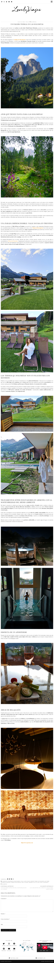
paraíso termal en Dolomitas (38, 881)
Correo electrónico (5, 919)
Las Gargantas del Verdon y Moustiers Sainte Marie (41, 888)
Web (2, 924)
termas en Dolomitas (16, 882)
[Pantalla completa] (51, 950)
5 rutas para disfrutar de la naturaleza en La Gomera (13, 888)
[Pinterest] (6, 1)
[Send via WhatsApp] (13, 879)
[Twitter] (1, 1)
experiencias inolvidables (14, 881)
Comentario (4, 898)
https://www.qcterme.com (27, 842)
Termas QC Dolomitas (13, 241)
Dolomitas (4, 881)
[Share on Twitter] (10, 879)
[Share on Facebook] (8, 879)
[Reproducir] (38, 950)
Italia (27, 21)
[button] (52, 1)
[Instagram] (4, 1)
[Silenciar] (49, 950)
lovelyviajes (27, 881)
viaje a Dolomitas (44, 882)
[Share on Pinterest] (11, 879)
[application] (45, 947)
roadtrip (8, 882)
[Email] (11, 1)
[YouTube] (9, 1)
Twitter (14, 958)
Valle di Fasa (36, 882)
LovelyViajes (27, 9)
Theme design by (47, 961)
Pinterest (41, 958)
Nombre (3, 913)
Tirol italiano (25, 882)
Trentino (31, 882)
